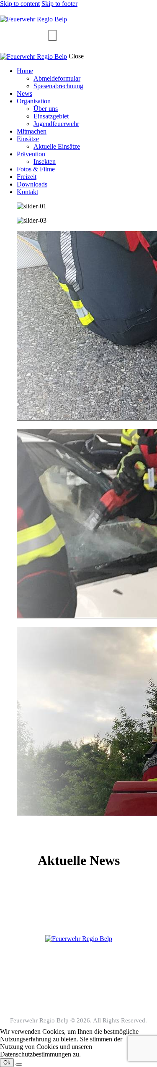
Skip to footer (59, 3)
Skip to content (20, 3)
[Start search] (52, 35)
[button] (78, 828)
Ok (6, 1062)
